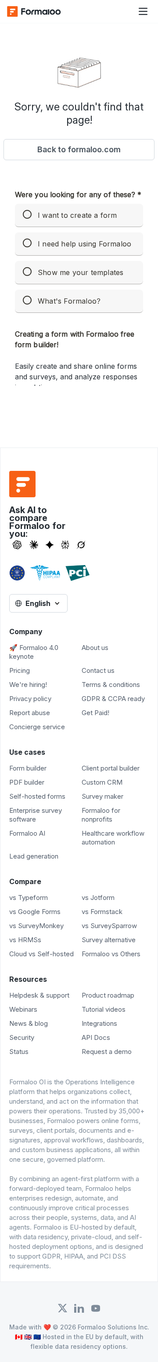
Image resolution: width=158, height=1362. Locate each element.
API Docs (96, 1037)
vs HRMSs (25, 940)
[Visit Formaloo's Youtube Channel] (96, 1308)
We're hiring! (28, 684)
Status (19, 1051)
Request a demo (107, 1051)
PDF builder (26, 782)
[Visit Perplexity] (65, 545)
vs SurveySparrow (109, 925)
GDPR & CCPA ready (113, 698)
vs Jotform (98, 897)
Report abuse (29, 713)
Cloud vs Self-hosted (41, 954)
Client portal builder (111, 768)
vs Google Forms (35, 911)
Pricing (19, 670)
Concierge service (37, 727)
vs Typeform (28, 897)
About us (95, 647)
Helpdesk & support (39, 995)
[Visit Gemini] (50, 545)
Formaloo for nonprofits (101, 814)
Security (21, 1037)
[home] (42, 11)
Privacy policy (30, 698)
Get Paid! (95, 713)
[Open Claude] (34, 545)
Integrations (99, 1023)
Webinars (23, 1009)
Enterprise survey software (35, 814)
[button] (143, 11)
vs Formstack (102, 911)
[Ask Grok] (81, 545)
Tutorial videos (104, 1009)
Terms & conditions (111, 684)
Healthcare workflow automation (113, 837)
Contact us (98, 670)
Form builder (28, 768)
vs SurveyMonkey (36, 925)
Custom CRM (102, 782)
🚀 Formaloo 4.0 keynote (33, 652)
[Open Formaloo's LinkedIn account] (79, 1308)
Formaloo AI (27, 833)
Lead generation (33, 856)
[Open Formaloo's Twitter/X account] (62, 1308)
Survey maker (102, 796)
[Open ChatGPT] (17, 545)
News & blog (28, 1023)
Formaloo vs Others (111, 954)
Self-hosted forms (37, 796)
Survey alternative (109, 940)
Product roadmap (108, 995)
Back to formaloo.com (79, 149)
